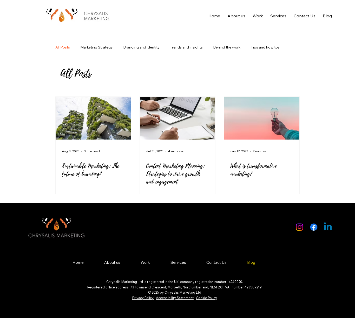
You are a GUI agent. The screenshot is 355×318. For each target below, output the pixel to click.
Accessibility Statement (175, 298)
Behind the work (226, 47)
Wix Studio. (323, 280)
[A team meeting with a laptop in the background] (177, 118)
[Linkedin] (328, 227)
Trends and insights (186, 47)
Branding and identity (141, 47)
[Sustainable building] (93, 118)
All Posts (62, 47)
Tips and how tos (265, 47)
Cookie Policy (206, 298)
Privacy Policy (143, 298)
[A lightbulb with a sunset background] (261, 118)
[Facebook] (314, 227)
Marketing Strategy (96, 47)
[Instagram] (299, 227)
